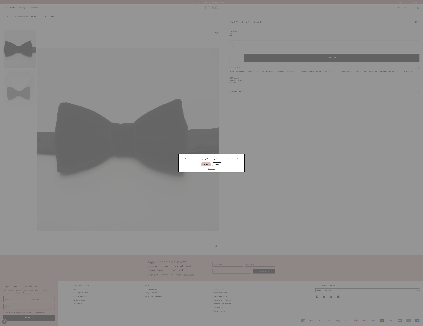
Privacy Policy (235, 159)
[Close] (243, 155)
